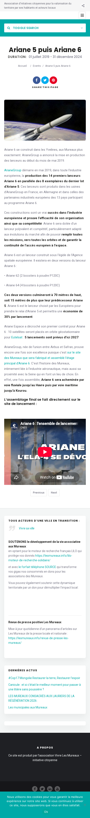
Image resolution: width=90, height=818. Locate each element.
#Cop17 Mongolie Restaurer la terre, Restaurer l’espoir (44, 678)
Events (37, 65)
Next (54, 493)
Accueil (22, 65)
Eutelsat (16, 337)
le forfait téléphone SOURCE (37, 567)
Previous (38, 493)
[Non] (85, 805)
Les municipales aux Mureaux (27, 707)
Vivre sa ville (26, 528)
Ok (46, 811)
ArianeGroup (12, 170)
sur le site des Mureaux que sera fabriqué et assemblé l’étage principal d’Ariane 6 (42, 358)
